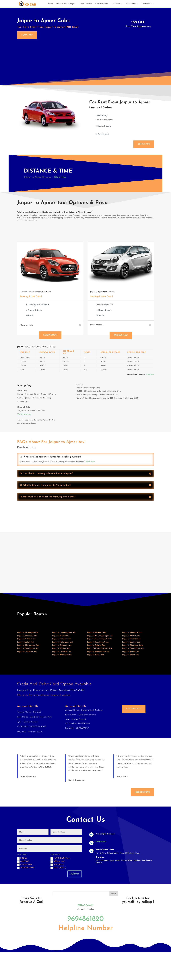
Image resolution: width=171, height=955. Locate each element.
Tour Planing (27, 868)
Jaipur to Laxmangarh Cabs (64, 633)
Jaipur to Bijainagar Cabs (28, 648)
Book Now (27, 35)
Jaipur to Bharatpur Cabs (132, 645)
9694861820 (85, 919)
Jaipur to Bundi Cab (130, 652)
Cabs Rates (131, 4)
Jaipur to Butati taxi (25, 642)
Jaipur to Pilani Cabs (61, 648)
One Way (25, 861)
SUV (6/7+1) (59, 865)
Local (23, 858)
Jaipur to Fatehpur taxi (61, 639)
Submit (74, 873)
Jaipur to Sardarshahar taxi (98, 652)
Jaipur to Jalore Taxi (130, 655)
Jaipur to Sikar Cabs (95, 655)
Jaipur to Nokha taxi (60, 636)
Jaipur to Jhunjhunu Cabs (97, 642)
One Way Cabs (101, 4)
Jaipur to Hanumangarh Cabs (99, 639)
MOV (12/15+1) (60, 868)
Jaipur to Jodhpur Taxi (26, 639)
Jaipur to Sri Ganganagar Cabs (100, 636)
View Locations (24, 414)
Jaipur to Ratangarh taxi (62, 642)
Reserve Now (50, 335)
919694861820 (101, 841)
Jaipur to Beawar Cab (131, 642)
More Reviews (142, 792)
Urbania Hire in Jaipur (65, 4)
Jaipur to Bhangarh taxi (132, 633)
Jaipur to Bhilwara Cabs (27, 636)
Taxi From (116, 4)
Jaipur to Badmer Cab (131, 639)
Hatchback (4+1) (62, 858)
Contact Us (146, 4)
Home (50, 4)
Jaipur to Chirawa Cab (61, 652)
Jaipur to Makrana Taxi (62, 655)
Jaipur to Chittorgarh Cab (28, 645)
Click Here (150, 374)
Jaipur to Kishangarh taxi (27, 633)
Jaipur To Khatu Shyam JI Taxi (99, 648)
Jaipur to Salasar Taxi (96, 645)
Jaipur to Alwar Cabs (131, 636)
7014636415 (85, 905)
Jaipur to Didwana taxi (61, 645)
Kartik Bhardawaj (76, 780)
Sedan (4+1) (59, 861)
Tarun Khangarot (28, 777)
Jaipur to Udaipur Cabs (27, 652)
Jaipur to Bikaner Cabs (96, 633)
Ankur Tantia (122, 777)
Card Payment (133, 709)
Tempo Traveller (85, 4)
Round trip (26, 865)
